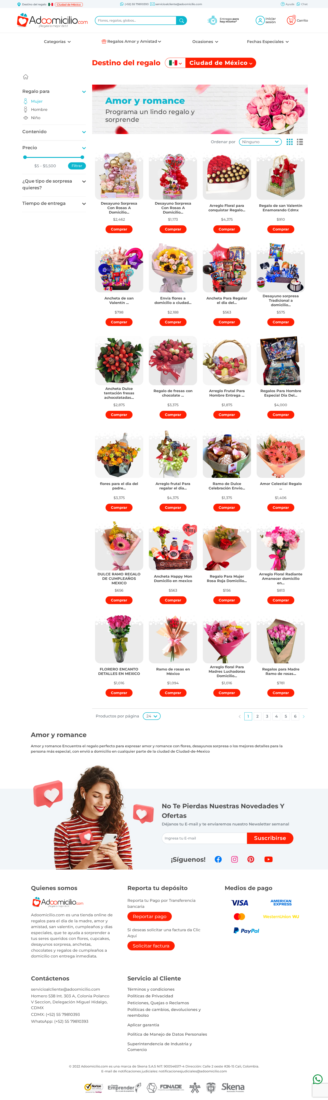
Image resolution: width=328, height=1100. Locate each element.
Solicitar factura (151, 946)
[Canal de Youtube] (269, 859)
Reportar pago (149, 916)
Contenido (34, 131)
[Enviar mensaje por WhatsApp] (317, 1079)
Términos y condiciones (150, 989)
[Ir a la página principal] (25, 76)
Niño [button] (35, 117)
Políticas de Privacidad (150, 996)
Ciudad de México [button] (69, 4)
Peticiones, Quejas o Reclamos (158, 1002)
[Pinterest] (250, 859)
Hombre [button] (39, 109)
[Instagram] (234, 859)
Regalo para (36, 91)
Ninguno (250, 141)
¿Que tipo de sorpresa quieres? (47, 184)
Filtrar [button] (77, 166)
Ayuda (289, 4)
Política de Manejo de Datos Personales (167, 1034)
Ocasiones (203, 41)
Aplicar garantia (143, 1025)
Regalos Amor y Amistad (132, 41)
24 (148, 716)
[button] (50, 4)
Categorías (55, 41)
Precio (29, 147)
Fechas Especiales (266, 41)
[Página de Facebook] (218, 859)
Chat (304, 4)
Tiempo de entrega (44, 203)
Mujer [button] (37, 101)
